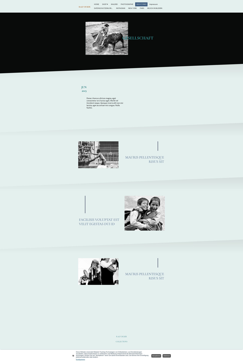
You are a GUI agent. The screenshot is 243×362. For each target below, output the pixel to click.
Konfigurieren (80, 359)
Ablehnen (166, 356)
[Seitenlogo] (84, 10)
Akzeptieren (156, 356)
